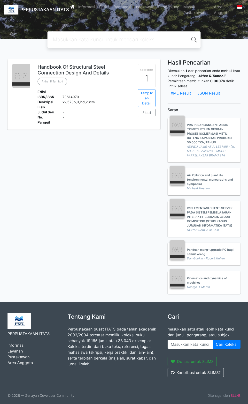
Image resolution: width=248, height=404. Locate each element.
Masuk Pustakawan (194, 9)
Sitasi (146, 112)
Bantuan (121, 6)
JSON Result (208, 93)
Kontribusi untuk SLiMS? (199, 372)
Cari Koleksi (226, 344)
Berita (104, 6)
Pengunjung (168, 6)
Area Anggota (222, 9)
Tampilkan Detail (146, 98)
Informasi (86, 6)
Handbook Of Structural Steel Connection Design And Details (73, 70)
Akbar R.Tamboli (52, 81)
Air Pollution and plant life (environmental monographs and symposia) (210, 179)
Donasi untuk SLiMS (195, 361)
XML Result (181, 93)
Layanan (15, 351)
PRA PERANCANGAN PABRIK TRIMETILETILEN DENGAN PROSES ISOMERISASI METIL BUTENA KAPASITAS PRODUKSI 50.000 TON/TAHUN (209, 133)
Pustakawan (143, 6)
